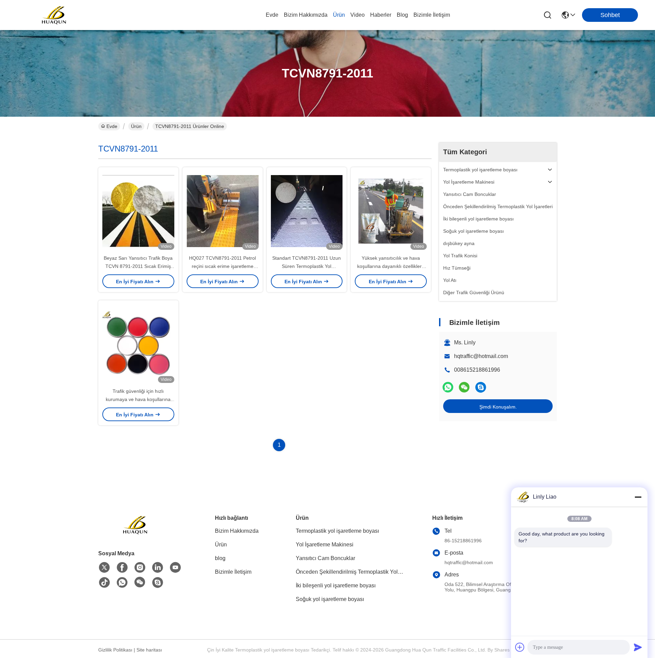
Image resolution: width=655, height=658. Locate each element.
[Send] (637, 647)
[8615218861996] (122, 582)
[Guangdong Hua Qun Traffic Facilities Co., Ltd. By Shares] (54, 15)
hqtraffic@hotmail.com (481, 356)
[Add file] (520, 647)
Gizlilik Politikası (115, 650)
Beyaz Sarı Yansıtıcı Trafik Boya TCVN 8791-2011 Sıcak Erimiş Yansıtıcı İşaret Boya (138, 266)
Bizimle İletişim (431, 15)
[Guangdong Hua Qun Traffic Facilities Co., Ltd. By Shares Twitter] (104, 567)
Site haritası (149, 650)
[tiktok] (104, 582)
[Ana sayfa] (135, 533)
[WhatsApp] (448, 387)
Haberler (380, 15)
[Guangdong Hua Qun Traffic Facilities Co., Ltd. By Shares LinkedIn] (157, 567)
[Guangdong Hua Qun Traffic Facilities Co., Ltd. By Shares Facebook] (122, 567)
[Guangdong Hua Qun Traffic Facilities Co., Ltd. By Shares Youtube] (175, 567)
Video (357, 15)
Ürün (339, 15)
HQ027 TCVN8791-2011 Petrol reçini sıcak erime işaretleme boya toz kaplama (222, 266)
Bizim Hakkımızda (306, 15)
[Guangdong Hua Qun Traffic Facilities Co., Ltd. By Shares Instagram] (140, 567)
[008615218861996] (481, 387)
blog (402, 15)
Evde (272, 15)
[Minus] (638, 497)
